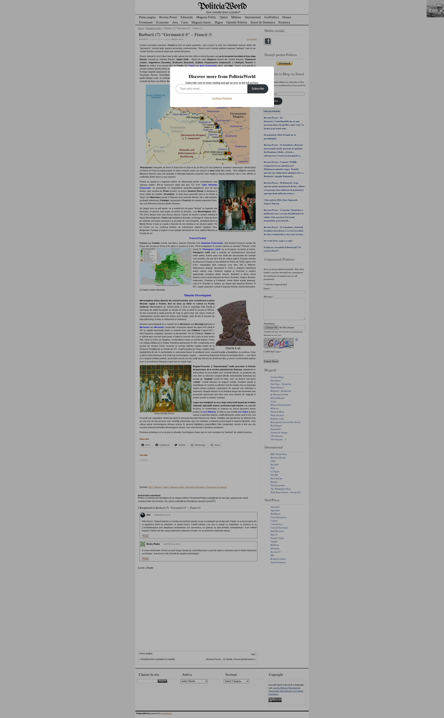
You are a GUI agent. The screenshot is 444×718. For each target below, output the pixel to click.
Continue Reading (222, 98)
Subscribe (258, 88)
